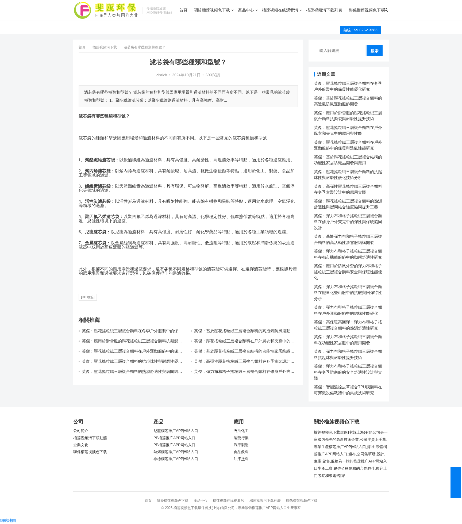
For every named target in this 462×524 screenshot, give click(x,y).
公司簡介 (80, 431)
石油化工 (241, 431)
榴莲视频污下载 (105, 47)
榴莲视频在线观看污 (280, 10)
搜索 (375, 50)
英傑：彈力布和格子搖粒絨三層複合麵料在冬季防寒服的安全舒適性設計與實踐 (348, 372)
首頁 (183, 10)
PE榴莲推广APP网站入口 (174, 438)
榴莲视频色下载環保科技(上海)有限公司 (204, 508)
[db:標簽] (87, 297)
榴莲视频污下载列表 (324, 10)
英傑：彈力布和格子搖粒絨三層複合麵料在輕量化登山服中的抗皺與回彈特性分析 (348, 292)
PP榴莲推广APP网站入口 (174, 445)
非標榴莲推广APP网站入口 (175, 459)
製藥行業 (241, 438)
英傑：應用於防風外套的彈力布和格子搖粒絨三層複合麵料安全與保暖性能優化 (348, 271)
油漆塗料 (241, 459)
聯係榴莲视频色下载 (367, 10)
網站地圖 (8, 520)
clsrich (161, 75)
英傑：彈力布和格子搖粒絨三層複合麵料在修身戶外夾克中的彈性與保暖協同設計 (348, 221)
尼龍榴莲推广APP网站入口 (175, 431)
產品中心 (246, 10)
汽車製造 (241, 445)
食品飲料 (241, 452)
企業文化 (80, 445)
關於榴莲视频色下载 (212, 10)
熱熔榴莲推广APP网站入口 (175, 452)
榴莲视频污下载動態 (90, 438)
